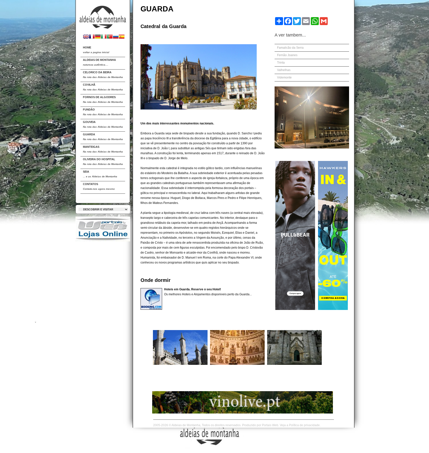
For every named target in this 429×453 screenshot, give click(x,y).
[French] (92, 37)
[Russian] (116, 37)
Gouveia (103, 124)
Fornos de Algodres (103, 99)
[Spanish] (122, 37)
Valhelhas (283, 70)
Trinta (281, 62)
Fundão (103, 112)
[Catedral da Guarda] (180, 364)
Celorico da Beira (103, 74)
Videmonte (284, 77)
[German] (98, 37)
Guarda (103, 137)
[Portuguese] (110, 37)
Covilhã (103, 87)
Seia (100, 174)
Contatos (99, 186)
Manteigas (103, 149)
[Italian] (104, 37)
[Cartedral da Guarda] (102, 15)
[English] (86, 37)
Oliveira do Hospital (103, 161)
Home (96, 50)
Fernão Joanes (287, 55)
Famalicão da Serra (290, 47)
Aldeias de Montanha (99, 62)
